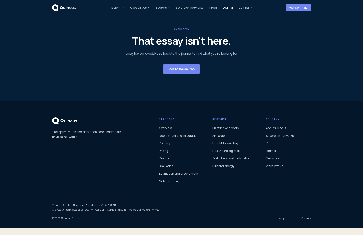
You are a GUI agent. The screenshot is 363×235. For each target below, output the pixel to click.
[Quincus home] (64, 7)
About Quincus (276, 128)
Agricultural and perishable (231, 158)
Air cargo (218, 136)
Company (245, 7)
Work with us (298, 7)
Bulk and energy (223, 166)
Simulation (166, 166)
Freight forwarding (225, 143)
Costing (164, 158)
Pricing (163, 151)
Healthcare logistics (226, 151)
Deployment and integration (178, 136)
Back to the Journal (181, 69)
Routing (164, 143)
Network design (170, 181)
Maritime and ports (225, 128)
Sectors (161, 7)
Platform (115, 7)
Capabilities (138, 7)
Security (306, 218)
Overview (165, 128)
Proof (213, 7)
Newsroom (273, 158)
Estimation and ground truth (178, 173)
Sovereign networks (190, 7)
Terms (292, 218)
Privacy (280, 218)
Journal (228, 7)
